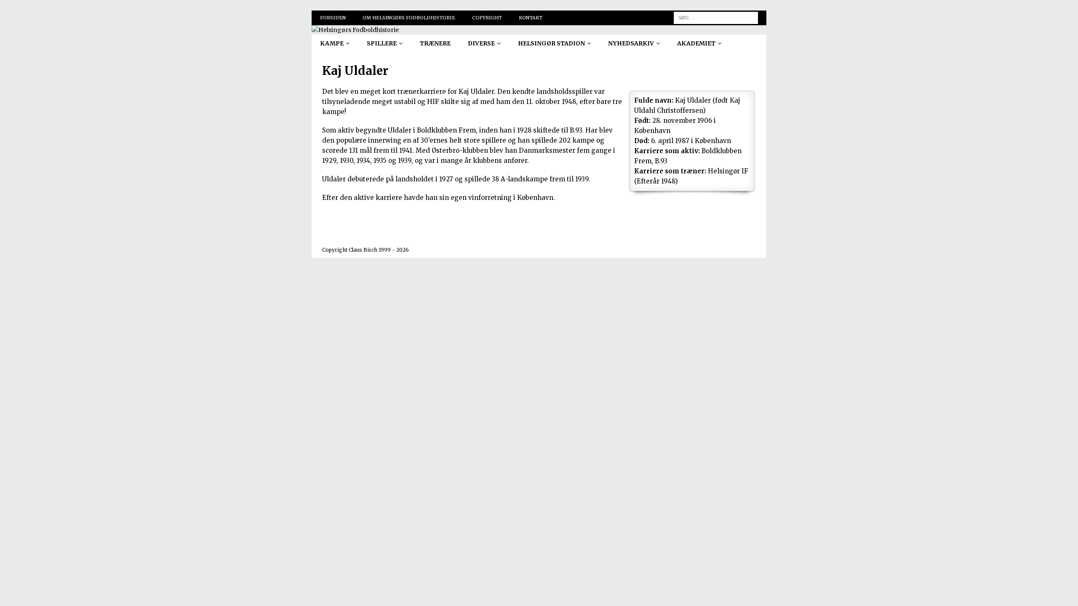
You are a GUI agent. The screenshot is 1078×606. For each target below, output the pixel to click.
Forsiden (333, 18)
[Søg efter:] (716, 17)
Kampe (332, 43)
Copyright (487, 18)
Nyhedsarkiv (631, 43)
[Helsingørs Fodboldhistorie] (355, 30)
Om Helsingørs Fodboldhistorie (409, 18)
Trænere (435, 43)
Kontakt (530, 18)
